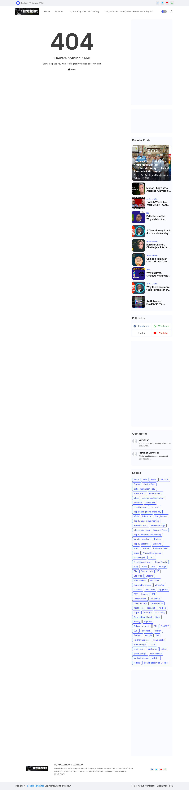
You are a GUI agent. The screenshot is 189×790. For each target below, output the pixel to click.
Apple (136, 612)
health (153, 479)
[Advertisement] (151, 62)
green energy (140, 653)
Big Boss (148, 621)
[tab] (47, 11)
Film (135, 571)
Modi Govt (154, 580)
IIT (158, 571)
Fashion (157, 631)
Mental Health (140, 580)
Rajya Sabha (159, 640)
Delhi (153, 566)
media (152, 557)
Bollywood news (160, 548)
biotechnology (140, 603)
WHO (136, 516)
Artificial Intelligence (152, 553)
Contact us (150, 785)
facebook (143, 326)
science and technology (153, 498)
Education (146, 516)
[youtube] (167, 3)
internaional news (142, 530)
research (151, 608)
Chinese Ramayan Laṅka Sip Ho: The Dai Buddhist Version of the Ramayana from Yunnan (158, 260)
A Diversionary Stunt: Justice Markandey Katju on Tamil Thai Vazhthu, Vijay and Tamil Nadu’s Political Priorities (158, 232)
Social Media (140, 493)
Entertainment (155, 493)
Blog (136, 566)
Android (162, 608)
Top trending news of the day (83, 11)
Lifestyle (149, 576)
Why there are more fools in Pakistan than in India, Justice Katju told (158, 288)
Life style (138, 576)
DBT (136, 594)
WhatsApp (159, 585)
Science (146, 548)
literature (138, 502)
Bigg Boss (163, 589)
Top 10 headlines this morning (147, 534)
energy (162, 566)
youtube (163, 333)
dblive (164, 649)
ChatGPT (165, 626)
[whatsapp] (172, 3)
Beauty (137, 621)
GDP (154, 594)
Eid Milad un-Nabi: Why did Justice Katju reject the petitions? (156, 218)
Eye (135, 631)
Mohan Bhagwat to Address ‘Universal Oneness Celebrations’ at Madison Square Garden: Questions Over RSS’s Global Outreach (157, 189)
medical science (141, 658)
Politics (157, 539)
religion (155, 658)
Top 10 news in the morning (146, 521)
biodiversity (139, 649)
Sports (137, 484)
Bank (158, 617)
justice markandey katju (144, 489)
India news (150, 502)
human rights (139, 557)
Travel (152, 644)
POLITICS (164, 479)
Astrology (147, 612)
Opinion (59, 11)
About (141, 785)
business (138, 589)
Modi (136, 548)
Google (148, 635)
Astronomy (160, 612)
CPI (155, 626)
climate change (158, 525)
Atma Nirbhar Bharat (143, 617)
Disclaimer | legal (165, 785)
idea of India (156, 653)
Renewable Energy (142, 585)
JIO (157, 635)
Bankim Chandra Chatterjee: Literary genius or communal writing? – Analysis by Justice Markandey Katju (158, 246)
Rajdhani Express (141, 640)
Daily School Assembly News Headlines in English (129, 11)
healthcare (138, 608)
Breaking (157, 544)
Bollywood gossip (142, 626)
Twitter (141, 333)
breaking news (140, 507)
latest (136, 498)
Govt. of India (147, 571)
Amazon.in (150, 589)
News (136, 479)
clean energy (157, 603)
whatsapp (163, 326)
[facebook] (157, 3)
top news (155, 507)
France (144, 594)
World (144, 566)
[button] (164, 11)
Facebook (145, 631)
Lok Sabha (155, 598)
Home (47, 11)
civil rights (152, 649)
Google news (161, 516)
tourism (137, 663)
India (145, 479)
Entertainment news (143, 562)
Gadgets (138, 635)
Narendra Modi (140, 525)
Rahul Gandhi (161, 562)
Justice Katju (149, 484)
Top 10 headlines (141, 544)
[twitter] (162, 3)
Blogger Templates (35, 786)
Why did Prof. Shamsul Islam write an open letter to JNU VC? (158, 274)
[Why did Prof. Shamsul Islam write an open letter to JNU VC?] (138, 273)
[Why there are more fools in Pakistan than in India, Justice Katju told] (138, 288)
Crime (136, 553)
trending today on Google (156, 663)
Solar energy (140, 644)
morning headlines (142, 539)
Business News (160, 530)
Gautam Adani (140, 598)
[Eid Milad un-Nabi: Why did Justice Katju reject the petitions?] (138, 217)
